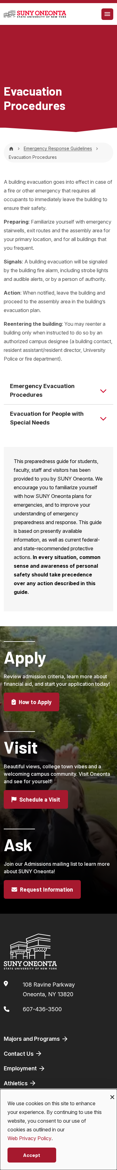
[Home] (11, 148)
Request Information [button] (46, 889)
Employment (21, 1068)
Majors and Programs (32, 1038)
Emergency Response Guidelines (58, 148)
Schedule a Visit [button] (39, 799)
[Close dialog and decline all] (112, 1093)
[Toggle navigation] (107, 14)
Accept (31, 1155)
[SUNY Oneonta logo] (35, 14)
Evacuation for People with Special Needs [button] (47, 418)
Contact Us (19, 1053)
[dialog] (58, 1129)
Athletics (16, 1083)
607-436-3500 (42, 1009)
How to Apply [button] (34, 702)
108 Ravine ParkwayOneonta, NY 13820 (49, 989)
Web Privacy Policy (29, 1138)
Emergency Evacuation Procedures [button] (42, 390)
